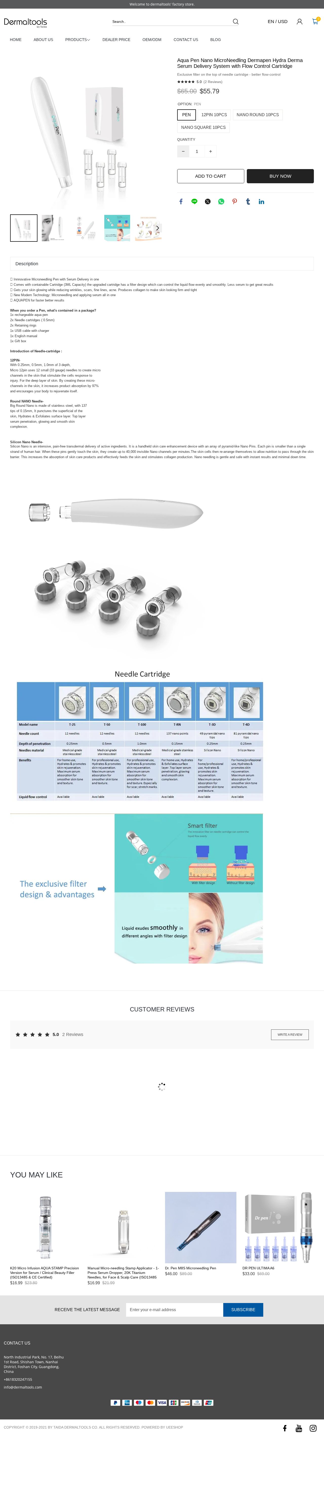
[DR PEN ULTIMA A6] (278, 1227)
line (194, 201)
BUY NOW (280, 176)
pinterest (234, 201)
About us (43, 39)
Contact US (186, 39)
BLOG (215, 39)
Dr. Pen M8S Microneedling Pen (190, 1268)
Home (16, 39)
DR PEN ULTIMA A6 (258, 1268)
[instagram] (313, 1428)
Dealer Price (116, 39)
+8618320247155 (18, 1379)
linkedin (261, 201)
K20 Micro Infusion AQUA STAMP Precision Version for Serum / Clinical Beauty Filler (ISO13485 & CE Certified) (44, 1272)
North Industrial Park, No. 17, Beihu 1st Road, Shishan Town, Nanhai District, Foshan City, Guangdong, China (34, 1364)
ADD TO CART (210, 176)
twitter (208, 201)
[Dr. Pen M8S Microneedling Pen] (200, 1227)
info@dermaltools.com (23, 1387)
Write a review (290, 1034)
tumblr (248, 201)
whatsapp (221, 201)
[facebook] (284, 1428)
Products (76, 39)
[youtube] (299, 1428)
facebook (181, 201)
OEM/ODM (152, 39)
